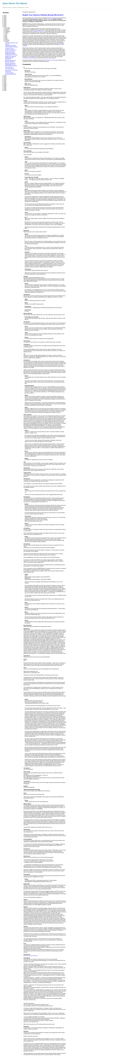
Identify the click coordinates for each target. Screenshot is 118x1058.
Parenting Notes (9, 67)
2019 (5, 24)
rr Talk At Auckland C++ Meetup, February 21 (10, 50)
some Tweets (34, 17)
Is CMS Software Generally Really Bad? (10, 73)
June (6, 35)
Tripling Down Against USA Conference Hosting (11, 46)
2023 (5, 19)
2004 (5, 90)
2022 (5, 20)
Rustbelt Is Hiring (9, 48)
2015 (5, 76)
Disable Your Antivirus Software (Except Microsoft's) (10, 58)
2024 (5, 18)
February (7, 40)
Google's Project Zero (39, 31)
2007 (5, 86)
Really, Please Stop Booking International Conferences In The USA (11, 54)
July (6, 34)
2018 (5, 25)
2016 (5, 75)
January (7, 41)
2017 (5, 26)
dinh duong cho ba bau (31, 955)
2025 (5, 16)
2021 (5, 21)
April (6, 37)
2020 (5, 23)
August (6, 32)
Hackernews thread (51, 17)
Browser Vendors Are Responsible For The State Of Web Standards (11, 64)
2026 (5, 15)
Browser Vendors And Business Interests (10, 61)
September (7, 31)
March (6, 38)
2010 (5, 83)
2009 (5, 84)
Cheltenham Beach (10, 68)
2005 (5, 89)
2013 (5, 79)
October (7, 30)
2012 (5, 80)
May (6, 36)
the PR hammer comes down (51, 60)
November (7, 29)
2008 (5, 85)
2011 (5, 81)
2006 (5, 87)
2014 (5, 78)
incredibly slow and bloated (29, 57)
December (7, 27)
